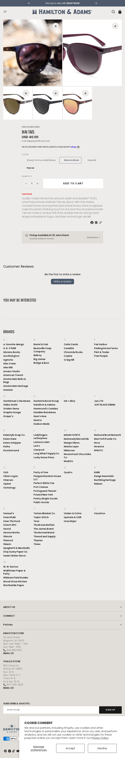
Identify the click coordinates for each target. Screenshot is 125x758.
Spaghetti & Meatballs (16, 548)
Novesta (99, 446)
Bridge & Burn (41, 363)
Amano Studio (11, 371)
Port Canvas (41, 487)
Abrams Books (11, 352)
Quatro (68, 472)
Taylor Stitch (41, 517)
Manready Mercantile (76, 438)
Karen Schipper (12, 442)
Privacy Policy (100, 738)
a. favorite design (13, 344)
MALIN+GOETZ (72, 435)
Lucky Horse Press (44, 457)
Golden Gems (11, 408)
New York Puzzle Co (105, 438)
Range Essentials (104, 476)
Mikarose (69, 450)
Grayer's (8, 416)
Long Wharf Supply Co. (47, 453)
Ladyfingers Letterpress (40, 436)
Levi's (37, 445)
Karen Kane (9, 438)
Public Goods (41, 502)
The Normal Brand (44, 532)
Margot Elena (71, 442)
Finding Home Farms (106, 348)
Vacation (99, 513)
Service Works (11, 532)
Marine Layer (71, 446)
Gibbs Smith (10, 404)
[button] (5, 11)
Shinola (7, 536)
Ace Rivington (11, 356)
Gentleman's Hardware (16, 401)
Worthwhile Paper (13, 585)
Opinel (7, 483)
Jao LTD (98, 401)
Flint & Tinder (101, 352)
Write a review (62, 281)
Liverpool (39, 449)
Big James (39, 359)
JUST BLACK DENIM (104, 404)
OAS (5, 472)
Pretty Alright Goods (46, 498)
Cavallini (69, 348)
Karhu (6, 446)
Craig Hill (69, 359)
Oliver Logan (10, 476)
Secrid (7, 528)
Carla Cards (71, 344)
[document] (62, 70)
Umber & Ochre (72, 513)
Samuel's (8, 513)
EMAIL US (8, 653)
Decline (102, 748)
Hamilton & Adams (44, 404)
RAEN (97, 472)
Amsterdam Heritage (15, 386)
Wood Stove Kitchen (15, 581)
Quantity (27, 176)
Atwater (8, 390)
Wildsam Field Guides (15, 577)
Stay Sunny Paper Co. (15, 551)
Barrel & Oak (41, 344)
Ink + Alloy (69, 401)
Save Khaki (9, 517)
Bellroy (38, 355)
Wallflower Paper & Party (14, 572)
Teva (36, 521)
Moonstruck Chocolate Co (77, 456)
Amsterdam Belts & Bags (14, 380)
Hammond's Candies (46, 408)
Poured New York (43, 494)
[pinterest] (97, 222)
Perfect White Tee (44, 483)
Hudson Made (42, 424)
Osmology (9, 487)
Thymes (38, 540)
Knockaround (31, 127)
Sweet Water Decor (14, 555)
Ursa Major (70, 521)
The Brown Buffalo (44, 525)
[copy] (101, 222)
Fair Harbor (100, 344)
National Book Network (107, 435)
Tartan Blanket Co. (44, 513)
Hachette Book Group (46, 401)
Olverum (8, 480)
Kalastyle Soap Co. (14, 435)
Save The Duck (11, 521)
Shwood (8, 540)
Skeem (7, 544)
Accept (70, 748)
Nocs (97, 442)
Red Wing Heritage (105, 480)
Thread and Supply (45, 536)
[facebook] (92, 222)
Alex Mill (8, 367)
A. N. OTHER (9, 348)
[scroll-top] (118, 751)
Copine (68, 356)
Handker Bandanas (45, 412)
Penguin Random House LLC (47, 477)
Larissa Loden (41, 442)
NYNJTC (98, 450)
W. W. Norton (10, 566)
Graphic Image (12, 412)
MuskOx (68, 461)
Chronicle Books (73, 352)
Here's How (40, 416)
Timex (37, 544)
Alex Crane (9, 363)
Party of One (41, 472)
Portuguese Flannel (45, 491)
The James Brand (44, 528)
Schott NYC (9, 525)
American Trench (13, 375)
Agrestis (8, 359)
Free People (101, 356)
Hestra (38, 420)
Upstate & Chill (72, 517)
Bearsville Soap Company (42, 350)
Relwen (98, 483)
